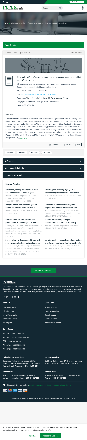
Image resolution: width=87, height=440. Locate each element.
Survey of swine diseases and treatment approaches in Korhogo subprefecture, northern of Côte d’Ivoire (22, 243)
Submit (77, 2)
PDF (78, 145)
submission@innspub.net (19, 337)
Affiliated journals (51, 307)
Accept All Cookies (50, 436)
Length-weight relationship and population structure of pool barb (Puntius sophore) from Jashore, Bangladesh (63, 243)
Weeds (65, 98)
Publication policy (9, 307)
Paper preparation (52, 311)
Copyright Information (14, 175)
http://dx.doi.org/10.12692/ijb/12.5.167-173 (38, 94)
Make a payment (51, 319)
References (9, 161)
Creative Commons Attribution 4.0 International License (50, 385)
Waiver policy (8, 323)
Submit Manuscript (43, 270)
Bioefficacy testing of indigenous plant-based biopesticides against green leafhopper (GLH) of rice (22, 192)
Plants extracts (56, 98)
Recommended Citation (15, 168)
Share (11, 153)
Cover (68, 145)
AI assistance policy (10, 315)
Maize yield (45, 98)
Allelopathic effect (33, 98)
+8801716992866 (15, 341)
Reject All (32, 436)
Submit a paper (51, 315)
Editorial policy (8, 311)
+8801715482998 (18, 349)
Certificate (55, 145)
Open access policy (10, 319)
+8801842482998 (18, 345)
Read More (23, 138)
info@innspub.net (17, 333)
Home (5, 23)
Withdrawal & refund (53, 323)
